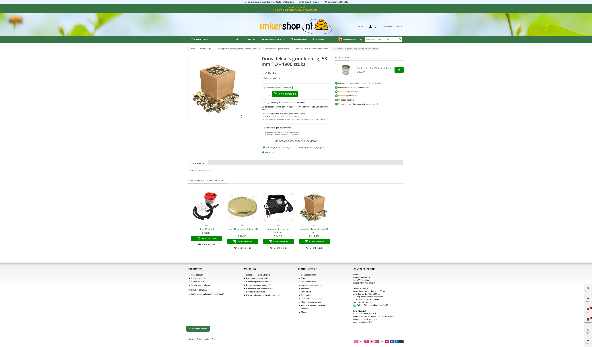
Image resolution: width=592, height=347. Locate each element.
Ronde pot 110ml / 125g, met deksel (374, 68)
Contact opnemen (308, 275)
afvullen (313, 10)
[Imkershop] (296, 26)
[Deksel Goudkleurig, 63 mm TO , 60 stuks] (242, 207)
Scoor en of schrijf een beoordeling (297, 141)
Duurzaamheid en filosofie (312, 299)
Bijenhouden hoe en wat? (257, 278)
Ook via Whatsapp (364, 305)
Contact (252, 39)
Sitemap (304, 312)
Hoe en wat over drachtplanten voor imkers (264, 295)
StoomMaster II (206, 229)
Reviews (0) (198, 163)
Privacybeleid (306, 292)
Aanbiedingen (197, 275)
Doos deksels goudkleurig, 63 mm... (314, 230)
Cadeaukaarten (197, 282)
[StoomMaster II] (206, 207)
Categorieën (201, 39)
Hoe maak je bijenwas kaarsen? (259, 282)
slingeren (290, 10)
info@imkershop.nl (367, 283)
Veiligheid (305, 288)
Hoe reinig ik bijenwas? (256, 292)
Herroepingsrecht (198, 328)
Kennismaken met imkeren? (258, 285)
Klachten (304, 309)
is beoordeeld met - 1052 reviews (271, 2)
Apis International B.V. (362, 322)
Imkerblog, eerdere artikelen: (258, 275)
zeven (300, 10)
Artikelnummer (268, 78)
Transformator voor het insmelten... (278, 230)
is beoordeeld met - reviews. (361, 83)
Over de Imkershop (309, 282)
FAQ (303, 278)
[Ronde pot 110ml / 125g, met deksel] (346, 70)
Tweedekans (300, 39)
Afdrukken (270, 152)
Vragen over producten (200, 285)
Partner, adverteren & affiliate (313, 305)
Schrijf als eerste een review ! (200, 171)
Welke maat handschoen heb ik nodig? (207, 294)
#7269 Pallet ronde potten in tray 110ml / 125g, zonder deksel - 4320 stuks (294, 119)
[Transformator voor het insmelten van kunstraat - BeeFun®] (278, 207)
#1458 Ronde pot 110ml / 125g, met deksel (281, 117)
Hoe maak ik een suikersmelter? (259, 288)
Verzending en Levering (311, 285)
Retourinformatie (308, 295)
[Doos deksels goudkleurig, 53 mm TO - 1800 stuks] (241, 116)
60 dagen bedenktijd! (311, 2)
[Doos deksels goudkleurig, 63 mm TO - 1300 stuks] (314, 207)
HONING (319, 39)
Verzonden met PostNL (338, 2)
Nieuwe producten (275, 39)
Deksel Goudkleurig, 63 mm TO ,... (242, 230)
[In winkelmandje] (399, 70)
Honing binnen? (296, 7)
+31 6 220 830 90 (364, 302)
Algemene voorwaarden (311, 302)
